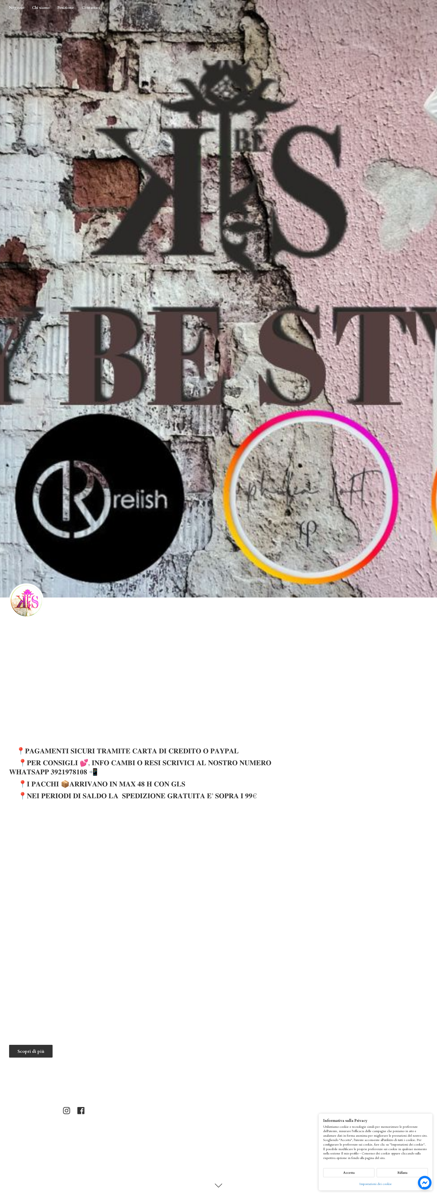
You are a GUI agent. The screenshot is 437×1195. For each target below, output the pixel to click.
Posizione (65, 7)
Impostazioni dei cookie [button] (375, 1184)
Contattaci (91, 7)
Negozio (16, 7)
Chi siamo (41, 7)
